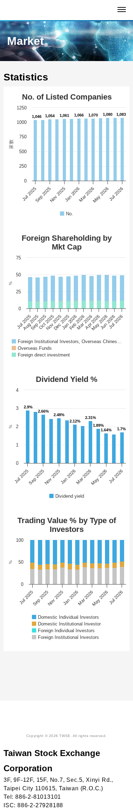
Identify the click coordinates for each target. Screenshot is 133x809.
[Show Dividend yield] (66, 496)
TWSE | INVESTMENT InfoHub (56, 10)
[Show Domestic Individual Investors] (65, 617)
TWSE (61, 722)
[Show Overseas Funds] (32, 348)
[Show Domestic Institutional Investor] (66, 624)
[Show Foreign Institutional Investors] (65, 637)
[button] (121, 9)
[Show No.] (66, 213)
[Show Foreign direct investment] (41, 355)
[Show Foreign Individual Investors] (63, 630)
